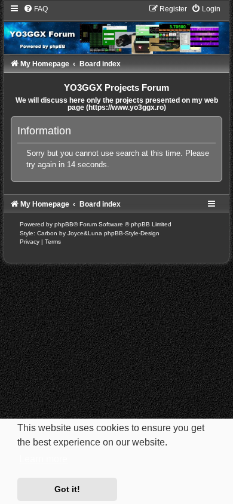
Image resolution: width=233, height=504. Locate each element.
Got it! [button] (67, 489)
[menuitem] (35, 9)
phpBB (63, 224)
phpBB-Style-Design (132, 233)
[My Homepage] (116, 29)
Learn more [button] (43, 459)
